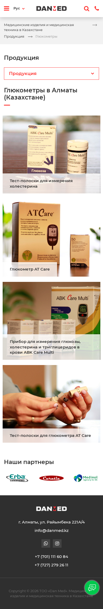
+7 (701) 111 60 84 (51, 556)
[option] (30, 478)
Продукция (14, 36)
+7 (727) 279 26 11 (51, 565)
